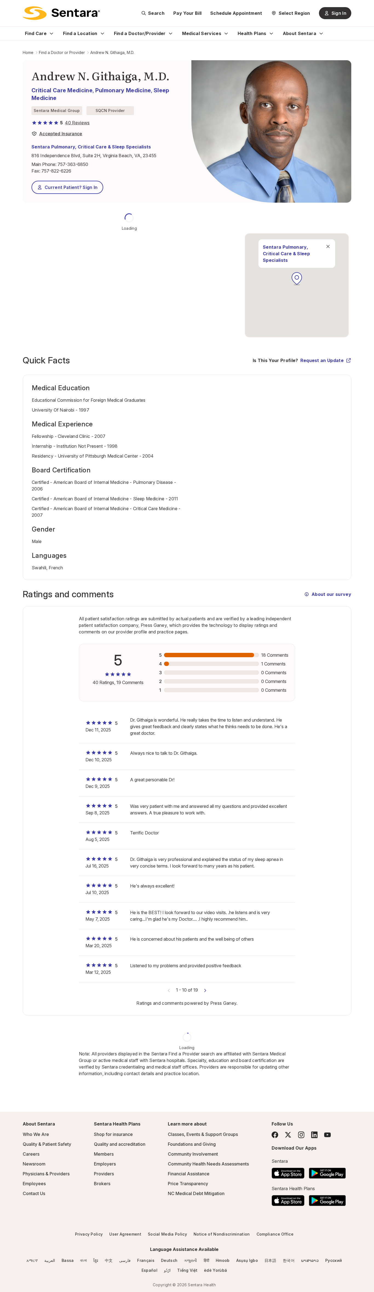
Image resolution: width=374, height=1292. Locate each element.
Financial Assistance (188, 1173)
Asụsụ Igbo (247, 1260)
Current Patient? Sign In (71, 187)
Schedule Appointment (236, 13)
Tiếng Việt (187, 1270)
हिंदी (206, 1260)
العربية (49, 1260)
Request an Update (322, 360)
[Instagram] (301, 1135)
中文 (109, 1260)
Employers (105, 1164)
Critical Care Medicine (62, 90)
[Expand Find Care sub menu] (51, 33)
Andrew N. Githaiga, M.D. (112, 52)
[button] (297, 278)
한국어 (289, 1260)
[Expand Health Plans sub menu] (271, 33)
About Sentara (299, 33)
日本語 (270, 1260)
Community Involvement (193, 1154)
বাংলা (83, 1260)
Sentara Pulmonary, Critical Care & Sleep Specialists (91, 147)
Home (28, 52)
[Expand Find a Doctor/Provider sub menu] (170, 33)
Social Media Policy (167, 1234)
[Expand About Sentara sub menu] (321, 33)
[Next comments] (205, 990)
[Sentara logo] (61, 13)
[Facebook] (275, 1135)
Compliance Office (275, 1234)
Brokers (102, 1183)
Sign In (339, 13)
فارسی (125, 1260)
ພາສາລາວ (310, 1260)
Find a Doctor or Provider (62, 52)
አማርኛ (32, 1260)
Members (104, 1154)
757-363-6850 (72, 164)
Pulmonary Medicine (123, 90)
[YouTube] (327, 1134)
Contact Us (34, 1193)
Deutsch (169, 1260)
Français (145, 1260)
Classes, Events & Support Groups (203, 1134)
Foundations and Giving (192, 1144)
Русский (333, 1260)
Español (149, 1270)
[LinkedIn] (314, 1135)
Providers (104, 1173)
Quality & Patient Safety (47, 1144)
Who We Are (36, 1134)
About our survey (331, 594)
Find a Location (80, 33)
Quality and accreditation (119, 1144)
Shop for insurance (113, 1134)
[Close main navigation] (328, 246)
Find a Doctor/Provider (140, 33)
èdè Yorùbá (215, 1270)
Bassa (68, 1260)
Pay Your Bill (187, 13)
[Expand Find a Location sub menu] (102, 33)
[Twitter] (288, 1135)
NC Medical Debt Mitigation (196, 1193)
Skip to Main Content (8, 8)
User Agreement (125, 1234)
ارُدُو (167, 1270)
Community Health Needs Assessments (208, 1164)
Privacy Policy (89, 1234)
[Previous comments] (169, 990)
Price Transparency (188, 1183)
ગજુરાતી (190, 1260)
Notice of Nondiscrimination (222, 1234)
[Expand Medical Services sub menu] (226, 33)
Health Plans (252, 33)
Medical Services (201, 33)
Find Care (36, 33)
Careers (31, 1154)
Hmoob (223, 1260)
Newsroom (34, 1164)
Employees (34, 1183)
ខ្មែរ (95, 1260)
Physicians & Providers (46, 1173)
